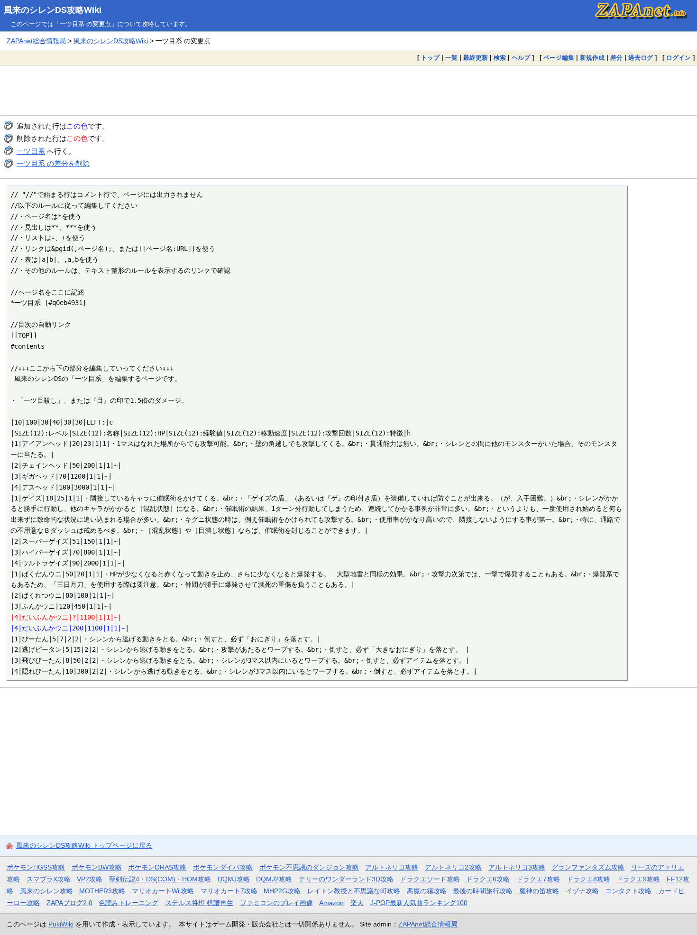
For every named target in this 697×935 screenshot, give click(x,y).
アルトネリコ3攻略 (516, 867)
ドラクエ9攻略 (638, 879)
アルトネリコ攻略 (391, 867)
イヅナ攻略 (582, 891)
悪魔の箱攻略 (427, 891)
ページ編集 (558, 57)
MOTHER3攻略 (102, 891)
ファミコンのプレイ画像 (276, 903)
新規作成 (592, 57)
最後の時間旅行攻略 (483, 891)
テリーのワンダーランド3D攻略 (346, 879)
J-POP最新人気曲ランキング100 (419, 903)
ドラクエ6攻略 (488, 879)
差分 (616, 57)
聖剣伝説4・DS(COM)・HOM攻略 (160, 879)
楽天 (357, 903)
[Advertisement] (348, 90)
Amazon (331, 903)
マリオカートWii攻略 (163, 891)
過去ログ (640, 57)
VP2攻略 (89, 879)
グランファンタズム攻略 (587, 867)
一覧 (451, 57)
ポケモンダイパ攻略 (223, 867)
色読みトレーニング (128, 903)
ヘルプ (521, 57)
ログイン (678, 57)
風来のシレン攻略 (46, 891)
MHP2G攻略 (282, 891)
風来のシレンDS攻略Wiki (52, 10)
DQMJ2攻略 (274, 879)
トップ (430, 57)
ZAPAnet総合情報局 (36, 41)
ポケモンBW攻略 (97, 867)
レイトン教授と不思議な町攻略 (353, 891)
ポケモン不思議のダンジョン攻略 (309, 867)
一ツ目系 (31, 151)
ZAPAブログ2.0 (69, 903)
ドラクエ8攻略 (588, 879)
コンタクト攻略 (628, 891)
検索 (500, 57)
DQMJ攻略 (234, 879)
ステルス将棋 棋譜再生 (199, 903)
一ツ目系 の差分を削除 (53, 163)
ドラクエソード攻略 (430, 879)
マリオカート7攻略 (229, 891)
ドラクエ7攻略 (538, 879)
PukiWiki (60, 924)
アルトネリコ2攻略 (453, 867)
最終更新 (475, 57)
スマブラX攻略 (49, 879)
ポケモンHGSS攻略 (36, 867)
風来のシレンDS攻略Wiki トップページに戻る (84, 845)
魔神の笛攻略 (539, 891)
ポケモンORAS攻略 (157, 867)
